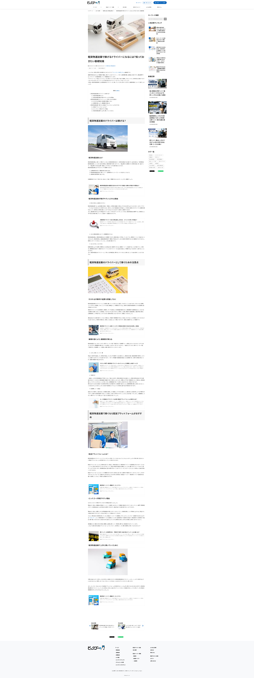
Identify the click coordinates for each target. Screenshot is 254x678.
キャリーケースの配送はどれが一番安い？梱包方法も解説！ (160, 40)
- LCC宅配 (117, 657)
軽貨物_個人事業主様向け (108, 10)
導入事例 (124, 7)
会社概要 (113, 670)
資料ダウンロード (136, 7)
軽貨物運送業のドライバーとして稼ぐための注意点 (103, 99)
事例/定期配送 (159, 159)
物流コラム (159, 7)
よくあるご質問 (153, 647)
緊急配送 (150, 155)
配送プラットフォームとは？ (100, 107)
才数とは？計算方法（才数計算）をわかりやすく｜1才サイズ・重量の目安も (160, 60)
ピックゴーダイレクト (158, 155)
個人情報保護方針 (120, 670)
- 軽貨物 (134, 656)
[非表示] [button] (118, 90)
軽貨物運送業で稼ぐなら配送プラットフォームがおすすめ (105, 105)
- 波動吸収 (117, 652)
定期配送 (150, 157)
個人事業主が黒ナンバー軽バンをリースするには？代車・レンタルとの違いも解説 (157, 93)
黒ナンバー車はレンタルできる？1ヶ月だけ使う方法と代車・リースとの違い (157, 142)
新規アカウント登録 (161, 2)
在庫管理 (150, 163)
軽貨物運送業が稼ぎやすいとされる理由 (103, 97)
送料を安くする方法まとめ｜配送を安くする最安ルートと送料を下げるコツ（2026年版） (160, 50)
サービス (95, 7)
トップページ (90, 10)
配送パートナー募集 (110, 7)
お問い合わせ (148, 2)
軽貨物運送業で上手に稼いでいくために (103, 111)
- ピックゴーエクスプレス (120, 664)
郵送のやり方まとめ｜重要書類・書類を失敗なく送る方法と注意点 (160, 69)
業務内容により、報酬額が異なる (101, 103)
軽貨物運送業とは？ (98, 95)
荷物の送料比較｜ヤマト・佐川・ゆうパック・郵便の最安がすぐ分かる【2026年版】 (160, 31)
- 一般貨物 (135, 661)
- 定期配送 (117, 655)
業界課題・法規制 (152, 167)
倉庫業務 (156, 163)
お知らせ (152, 650)
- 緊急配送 (117, 650)
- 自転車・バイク (136, 658)
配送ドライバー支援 (137, 647)
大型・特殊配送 (151, 165)
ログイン (139, 2)
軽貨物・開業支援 (102, 68)
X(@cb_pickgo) (138, 670)
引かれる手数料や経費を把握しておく (102, 101)
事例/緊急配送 (151, 159)
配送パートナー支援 (92, 68)
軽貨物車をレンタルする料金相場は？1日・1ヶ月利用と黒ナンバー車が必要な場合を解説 (157, 119)
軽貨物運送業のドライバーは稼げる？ (100, 93)
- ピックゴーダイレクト (120, 660)
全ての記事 (98, 10)
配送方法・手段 (160, 167)
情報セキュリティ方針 (129, 670)
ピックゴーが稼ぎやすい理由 (100, 109)
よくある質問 (148, 7)
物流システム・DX (162, 161)
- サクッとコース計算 (119, 662)
